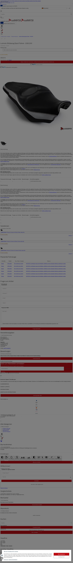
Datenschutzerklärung (13, 559)
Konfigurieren (61, 556)
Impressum (6, 559)
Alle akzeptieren (61, 554)
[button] (2, 558)
